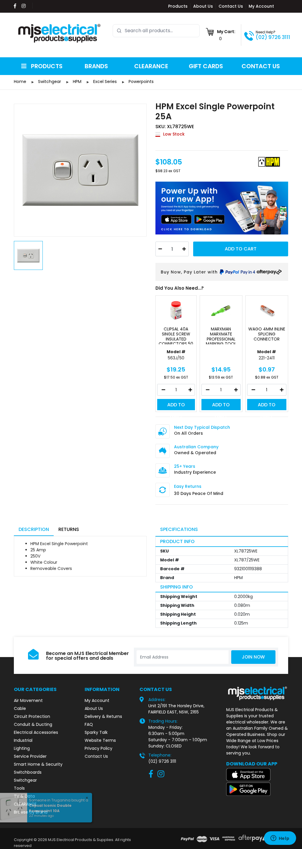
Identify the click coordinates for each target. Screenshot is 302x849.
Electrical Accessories (36, 732)
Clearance (151, 66)
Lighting (22, 748)
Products (178, 6)
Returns (68, 529)
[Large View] (80, 170)
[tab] (34, 530)
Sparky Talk (96, 732)
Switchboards (28, 772)
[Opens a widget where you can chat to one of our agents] (280, 838)
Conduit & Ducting (33, 724)
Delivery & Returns (103, 716)
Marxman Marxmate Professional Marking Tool (221, 335)
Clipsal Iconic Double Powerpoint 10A (52, 808)
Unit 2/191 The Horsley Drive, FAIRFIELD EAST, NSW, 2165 (176, 709)
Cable (20, 708)
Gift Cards (206, 66)
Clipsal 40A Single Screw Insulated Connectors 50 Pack (176, 335)
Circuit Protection (32, 716)
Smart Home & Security (38, 764)
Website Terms (100, 740)
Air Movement (28, 700)
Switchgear (25, 780)
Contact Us (231, 6)
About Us (203, 6)
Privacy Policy (98, 748)
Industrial (23, 740)
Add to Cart (241, 248)
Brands (96, 66)
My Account (261, 6)
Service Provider (30, 756)
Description (34, 529)
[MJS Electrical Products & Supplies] (59, 33)
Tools (19, 788)
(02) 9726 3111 (273, 37)
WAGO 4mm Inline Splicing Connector (266, 334)
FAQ (89, 724)
